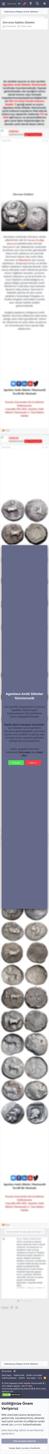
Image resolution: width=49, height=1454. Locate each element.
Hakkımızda (19, 1375)
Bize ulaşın (6, 1375)
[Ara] (37, 3)
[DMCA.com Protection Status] (11, 1396)
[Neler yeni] (31, 3)
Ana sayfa (31, 1378)
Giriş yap (16, 762)
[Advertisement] (24, 55)
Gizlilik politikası (9, 1378)
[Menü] (4, 3)
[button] (44, 3)
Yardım (22, 1378)
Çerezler (8, 1371)
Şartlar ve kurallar (34, 1375)
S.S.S (40, 1378)
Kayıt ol (33, 762)
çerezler (18, 1424)
